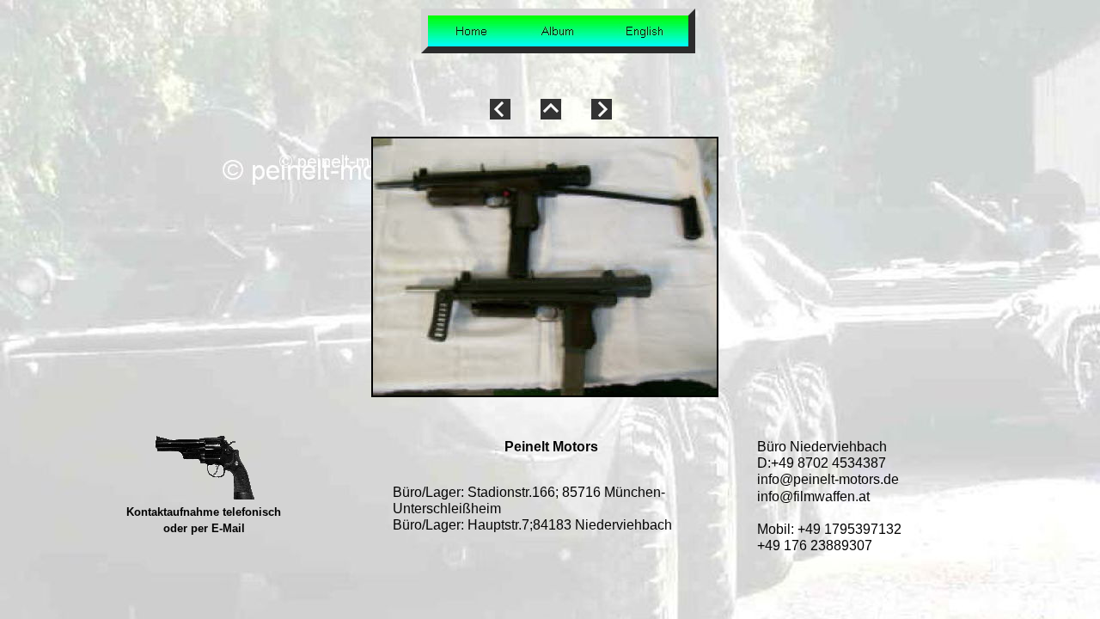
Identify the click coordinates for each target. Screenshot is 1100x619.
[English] (645, 30)
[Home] (471, 30)
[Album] (558, 30)
